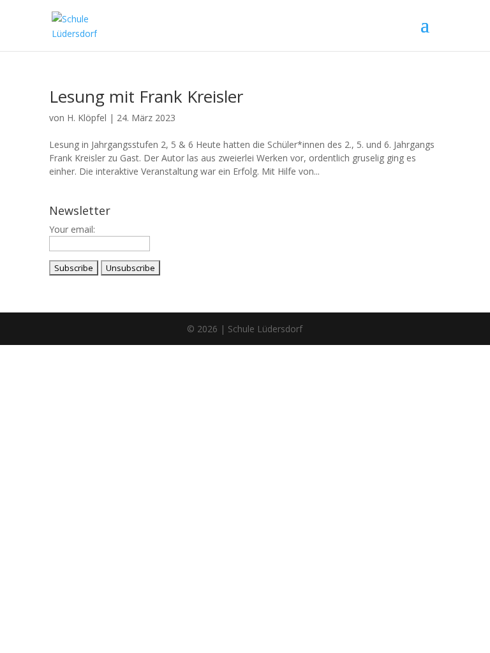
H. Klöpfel (87, 118)
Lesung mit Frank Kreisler (146, 96)
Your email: (72, 229)
